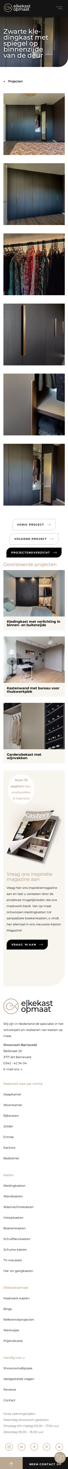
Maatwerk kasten (16, 1298)
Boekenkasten (14, 1228)
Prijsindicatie (13, 1341)
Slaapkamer (12, 1094)
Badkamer (11, 1158)
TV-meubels (12, 1260)
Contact (9, 1400)
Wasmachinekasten (18, 1207)
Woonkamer (12, 1105)
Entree (8, 1137)
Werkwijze (11, 1330)
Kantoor (9, 1147)
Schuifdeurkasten (16, 1239)
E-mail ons (11, 1069)
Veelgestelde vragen (18, 1379)
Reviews (9, 1389)
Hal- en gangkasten (18, 1271)
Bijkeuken (11, 1115)
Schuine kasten (15, 1249)
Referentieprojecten (18, 1319)
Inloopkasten (13, 1217)
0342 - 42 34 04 (15, 1063)
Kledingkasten (14, 1185)
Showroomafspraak (17, 1368)
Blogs (7, 1309)
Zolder (8, 1126)
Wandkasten (13, 1196)
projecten (15, 81)
